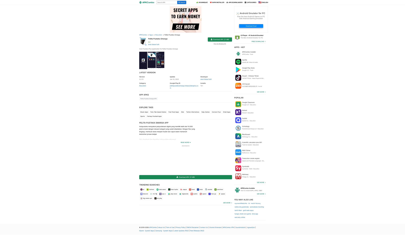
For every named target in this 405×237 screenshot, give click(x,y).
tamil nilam (238, 210)
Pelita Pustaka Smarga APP (153, 123)
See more (226, 203)
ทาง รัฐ (155, 194)
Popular (238, 98)
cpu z (164, 194)
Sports (142, 116)
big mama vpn (147, 198)
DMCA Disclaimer (193, 227)
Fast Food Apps (174, 112)
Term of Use (170, 227)
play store (174, 194)
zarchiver (220, 189)
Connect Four (216, 112)
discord (145, 194)
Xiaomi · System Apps (146, 231)
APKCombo (143, 35)
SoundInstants (240, 227)
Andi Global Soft (153, 44)
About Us (161, 227)
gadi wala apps (248, 210)
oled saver (162, 189)
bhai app (255, 214)
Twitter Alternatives (192, 112)
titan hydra (174, 189)
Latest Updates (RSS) (181, 231)
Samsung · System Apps (164, 231)
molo (201, 189)
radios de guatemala (242, 207)
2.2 (141, 79)
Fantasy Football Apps (154, 116)
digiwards (185, 194)
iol (249, 203)
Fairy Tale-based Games (158, 112)
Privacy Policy (180, 227)
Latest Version (147, 72)
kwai (193, 189)
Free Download (258, 41)
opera (204, 194)
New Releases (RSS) (197, 231)
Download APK (221, 39)
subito (195, 194)
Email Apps (226, 112)
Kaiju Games (206, 112)
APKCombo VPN (228, 227)
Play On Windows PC (220, 44)
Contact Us (204, 227)
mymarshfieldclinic (241, 203)
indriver (151, 189)
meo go (213, 194)
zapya (185, 189)
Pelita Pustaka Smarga (157, 39)
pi (143, 189)
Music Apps (144, 112)
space (223, 194)
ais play (159, 198)
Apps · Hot (239, 47)
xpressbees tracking (257, 207)
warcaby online (240, 217)
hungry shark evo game (243, 214)
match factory (256, 203)
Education (142, 86)
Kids (182, 112)
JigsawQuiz (251, 227)
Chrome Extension (215, 227)
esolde (210, 189)
